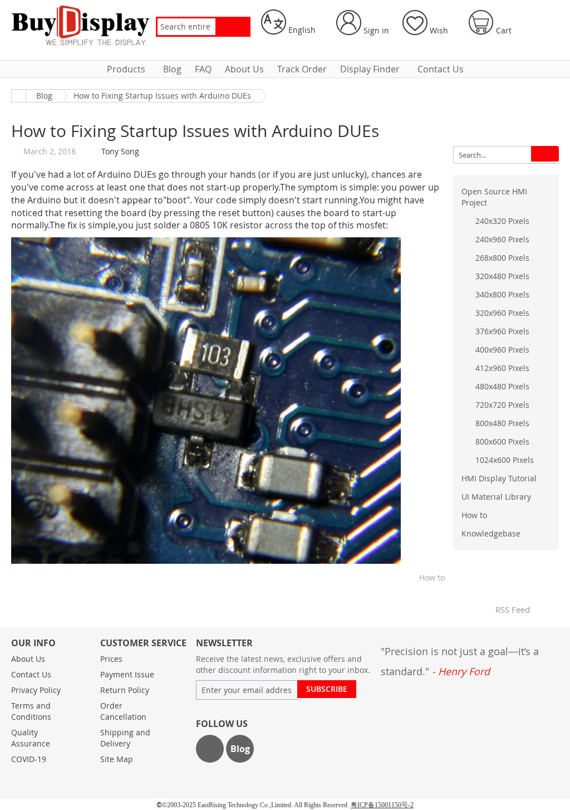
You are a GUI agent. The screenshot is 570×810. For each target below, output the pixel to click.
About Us (28, 658)
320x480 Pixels (502, 276)
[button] (292, 22)
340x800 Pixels (502, 294)
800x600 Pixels (502, 441)
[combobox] (186, 26)
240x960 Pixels (502, 239)
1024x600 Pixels (504, 460)
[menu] (285, 69)
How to (432, 577)
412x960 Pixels (502, 368)
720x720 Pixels (502, 404)
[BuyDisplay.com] (80, 25)
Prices (111, 658)
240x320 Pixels (502, 221)
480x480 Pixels (502, 386)
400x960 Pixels (502, 349)
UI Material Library (496, 496)
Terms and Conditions (31, 711)
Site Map (116, 759)
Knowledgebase (490, 533)
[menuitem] (128, 69)
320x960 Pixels (502, 313)
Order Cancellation (123, 711)
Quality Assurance (30, 738)
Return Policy (124, 690)
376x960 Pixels (502, 331)
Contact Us (31, 674)
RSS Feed (511, 609)
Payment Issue (127, 674)
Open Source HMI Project (494, 197)
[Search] (232, 26)
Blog (44, 95)
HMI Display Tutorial (499, 478)
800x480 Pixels (502, 423)
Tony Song (120, 151)
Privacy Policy (36, 690)
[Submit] (545, 154)
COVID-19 (28, 759)
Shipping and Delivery (125, 738)
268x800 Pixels (502, 257)
